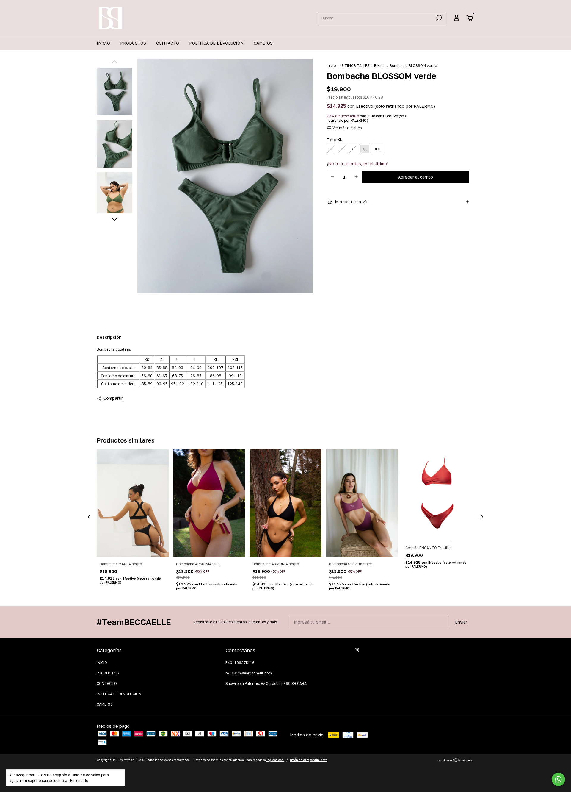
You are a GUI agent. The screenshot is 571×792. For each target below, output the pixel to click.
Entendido (79, 780)
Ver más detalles (347, 128)
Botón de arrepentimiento (308, 760)
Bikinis (379, 65)
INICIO (103, 43)
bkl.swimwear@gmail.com (248, 673)
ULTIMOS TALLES (355, 65)
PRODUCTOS (133, 43)
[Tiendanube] (455, 760)
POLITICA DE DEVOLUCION (216, 43)
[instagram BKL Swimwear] (356, 650)
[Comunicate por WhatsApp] (558, 779)
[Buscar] (438, 18)
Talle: (334, 140)
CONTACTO (167, 43)
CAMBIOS (263, 43)
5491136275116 (240, 662)
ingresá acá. (275, 760)
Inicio (331, 65)
